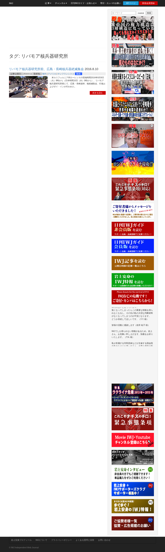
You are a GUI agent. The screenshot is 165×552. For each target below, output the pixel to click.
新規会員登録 (148, 3)
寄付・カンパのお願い (110, 3)
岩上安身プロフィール (21, 540)
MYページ (130, 3)
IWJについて (41, 540)
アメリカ (52, 74)
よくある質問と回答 (85, 540)
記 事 (47, 3)
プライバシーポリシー (61, 540)
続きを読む (98, 93)
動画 (78, 74)
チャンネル (60, 3)
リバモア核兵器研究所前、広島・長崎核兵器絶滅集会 (46, 69)
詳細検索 (141, 13)
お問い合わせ (104, 540)
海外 (44, 74)
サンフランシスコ (66, 74)
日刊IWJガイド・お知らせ (83, 3)
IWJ (11, 3)
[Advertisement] (57, 27)
